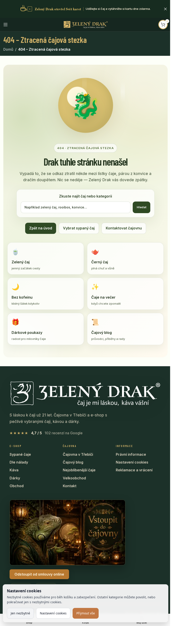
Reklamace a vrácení (134, 470)
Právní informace (131, 454)
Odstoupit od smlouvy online (39, 574)
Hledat (141, 207)
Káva (14, 470)
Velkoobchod (74, 478)
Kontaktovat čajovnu (124, 228)
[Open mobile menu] (5, 24)
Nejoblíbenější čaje (79, 470)
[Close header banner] (165, 9)
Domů (8, 49)
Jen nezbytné (20, 613)
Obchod (17, 486)
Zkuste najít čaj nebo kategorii (85, 196)
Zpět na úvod (40, 228)
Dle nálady (19, 462)
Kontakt (69, 486)
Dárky (15, 478)
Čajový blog (73, 462)
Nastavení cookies (132, 462)
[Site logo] (85, 24)
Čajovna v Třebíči (78, 454)
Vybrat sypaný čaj (79, 228)
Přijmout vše (85, 613)
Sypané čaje (20, 454)
